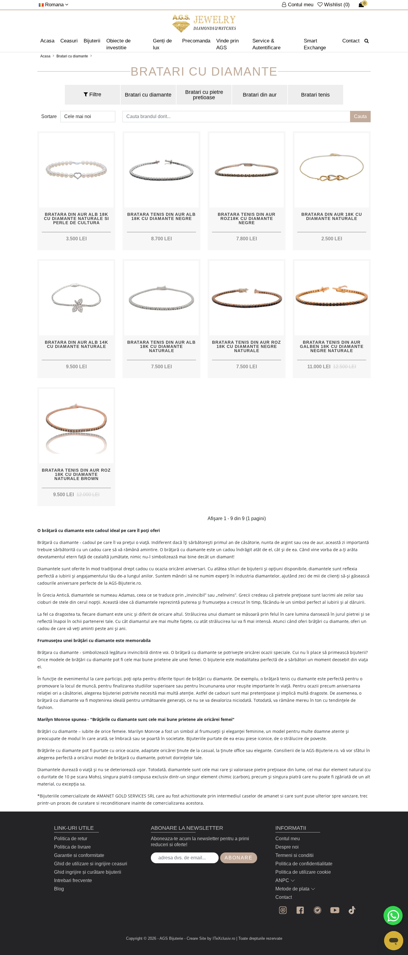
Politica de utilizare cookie (303, 872)
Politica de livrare (72, 846)
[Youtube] (334, 910)
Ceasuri (69, 41)
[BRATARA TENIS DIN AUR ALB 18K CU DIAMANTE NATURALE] (161, 298)
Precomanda (196, 41)
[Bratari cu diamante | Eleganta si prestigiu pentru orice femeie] (204, 24)
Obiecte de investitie (118, 44)
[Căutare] (367, 41)
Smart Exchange (315, 44)
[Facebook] (300, 910)
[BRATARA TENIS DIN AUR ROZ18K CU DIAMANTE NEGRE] (247, 170)
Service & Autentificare (266, 44)
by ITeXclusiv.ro (221, 938)
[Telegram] (317, 910)
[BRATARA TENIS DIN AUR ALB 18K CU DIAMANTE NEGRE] (161, 170)
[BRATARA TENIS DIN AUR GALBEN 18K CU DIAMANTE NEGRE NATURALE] (332, 298)
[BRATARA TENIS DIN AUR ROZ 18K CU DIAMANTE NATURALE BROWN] (76, 426)
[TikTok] (352, 910)
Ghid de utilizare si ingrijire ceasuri (90, 863)
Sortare (49, 116)
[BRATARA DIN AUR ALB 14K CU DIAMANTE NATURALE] (76, 298)
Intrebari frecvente (73, 880)
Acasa (47, 41)
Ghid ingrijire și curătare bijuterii (87, 872)
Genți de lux (162, 44)
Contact (351, 41)
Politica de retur (70, 838)
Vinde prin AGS (227, 44)
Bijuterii (92, 41)
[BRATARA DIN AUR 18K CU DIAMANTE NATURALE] (332, 170)
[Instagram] (282, 910)
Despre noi (287, 846)
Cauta (360, 116)
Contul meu (287, 838)
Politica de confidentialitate (303, 863)
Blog (59, 888)
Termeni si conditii (294, 855)
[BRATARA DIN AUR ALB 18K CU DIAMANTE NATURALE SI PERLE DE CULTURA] (76, 170)
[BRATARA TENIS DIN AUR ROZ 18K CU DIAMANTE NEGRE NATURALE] (247, 298)
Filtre (94, 94)
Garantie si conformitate (79, 855)
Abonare (239, 857)
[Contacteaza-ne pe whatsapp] (393, 915)
